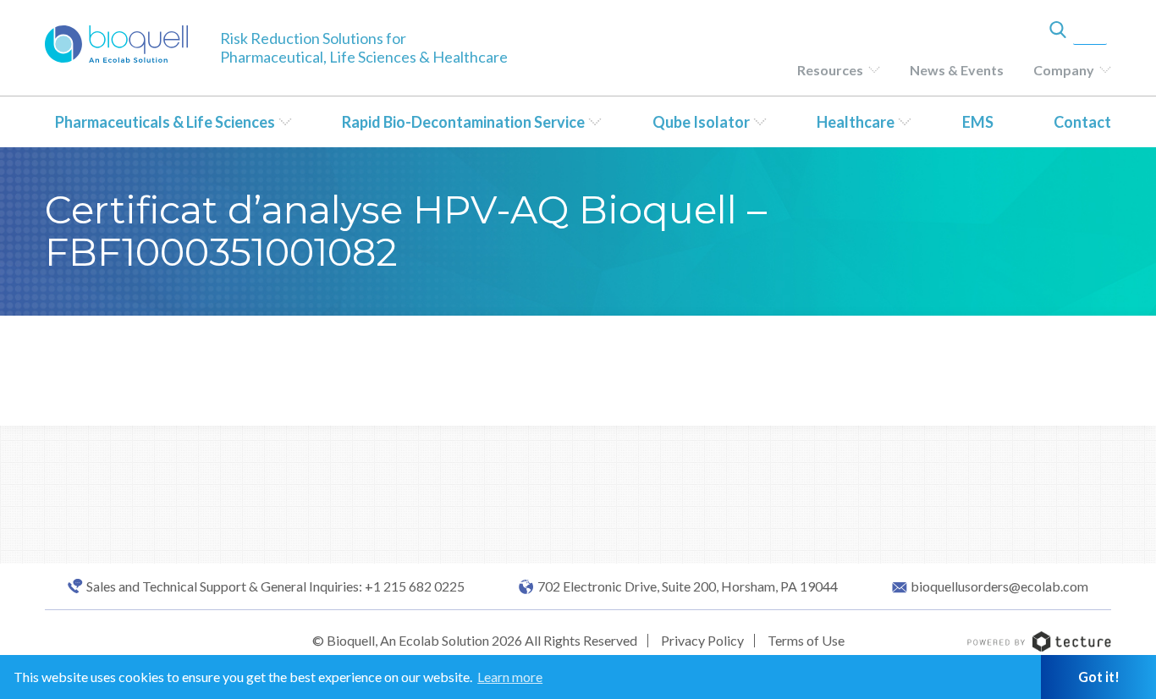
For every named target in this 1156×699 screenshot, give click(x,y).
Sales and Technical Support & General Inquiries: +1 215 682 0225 (275, 586)
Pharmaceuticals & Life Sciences (165, 122)
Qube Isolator (701, 122)
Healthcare (856, 122)
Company (1063, 70)
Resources (830, 70)
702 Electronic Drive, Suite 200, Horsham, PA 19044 (687, 586)
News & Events (957, 70)
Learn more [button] (509, 677)
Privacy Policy (702, 640)
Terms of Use (806, 640)
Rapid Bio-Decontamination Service (463, 122)
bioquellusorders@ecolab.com (999, 586)
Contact (1082, 122)
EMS (978, 122)
